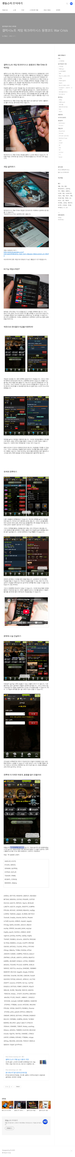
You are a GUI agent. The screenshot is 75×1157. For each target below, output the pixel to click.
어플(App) (61, 69)
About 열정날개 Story (63, 170)
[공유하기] (9, 1086)
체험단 (63, 191)
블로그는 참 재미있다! (63, 172)
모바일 (65, 203)
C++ (60, 154)
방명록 (58, 10)
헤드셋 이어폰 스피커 (64, 85)
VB (59, 145)
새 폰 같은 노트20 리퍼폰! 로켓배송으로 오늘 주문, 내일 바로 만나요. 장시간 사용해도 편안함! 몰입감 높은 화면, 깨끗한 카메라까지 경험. (21, 1063)
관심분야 (60, 120)
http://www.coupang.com (13, 1056)
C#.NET (61, 143)
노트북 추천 (69, 193)
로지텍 (59, 205)
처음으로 (5, 10)
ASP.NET (61, 133)
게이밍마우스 (61, 188)
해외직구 (70, 203)
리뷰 (22, 10)
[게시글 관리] (11, 1086)
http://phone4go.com (12, 1070)
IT (64, 207)
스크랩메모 (61, 61)
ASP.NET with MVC (64, 136)
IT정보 (60, 78)
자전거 (60, 111)
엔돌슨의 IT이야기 (12, 3)
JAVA (60, 140)
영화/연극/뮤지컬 (63, 107)
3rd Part (61, 152)
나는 (59, 58)
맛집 (60, 109)
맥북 (60, 73)
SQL (60, 147)
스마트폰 (61, 66)
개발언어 (60, 128)
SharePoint (62, 131)
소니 (67, 207)
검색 (67, 3)
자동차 (60, 83)
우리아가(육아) (62, 117)
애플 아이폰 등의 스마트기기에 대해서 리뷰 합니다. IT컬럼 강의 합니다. (23, 1123)
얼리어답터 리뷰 (62, 64)
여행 (71, 196)
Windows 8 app (63, 138)
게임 (63, 193)
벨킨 (66, 186)
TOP (71, 1150)
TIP (59, 150)
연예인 (60, 100)
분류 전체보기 (61, 55)
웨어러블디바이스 (63, 92)
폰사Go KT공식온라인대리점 (16, 1073)
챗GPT (67, 196)
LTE (70, 198)
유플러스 (68, 191)
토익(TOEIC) (62, 123)
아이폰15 (60, 207)
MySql (60, 157)
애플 (59, 186)
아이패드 (60, 203)
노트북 (59, 193)
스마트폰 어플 (34, 10)
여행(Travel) (62, 102)
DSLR (59, 200)
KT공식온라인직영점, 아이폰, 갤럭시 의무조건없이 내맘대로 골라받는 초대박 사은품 (25, 1076)
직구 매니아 (62, 94)
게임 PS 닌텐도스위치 (64, 76)
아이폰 (69, 205)
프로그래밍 (47, 10)
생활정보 (60, 114)
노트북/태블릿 (62, 71)
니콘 (63, 200)
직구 (59, 191)
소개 (14, 10)
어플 (63, 196)
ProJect (61, 125)
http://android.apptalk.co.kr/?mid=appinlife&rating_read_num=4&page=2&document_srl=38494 (26, 254)
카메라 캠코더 (62, 80)
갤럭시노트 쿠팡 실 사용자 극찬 (17, 1059)
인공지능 (68, 188)
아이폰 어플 (61, 198)
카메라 (66, 198)
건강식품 (61, 104)
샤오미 (59, 196)
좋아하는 (60, 97)
